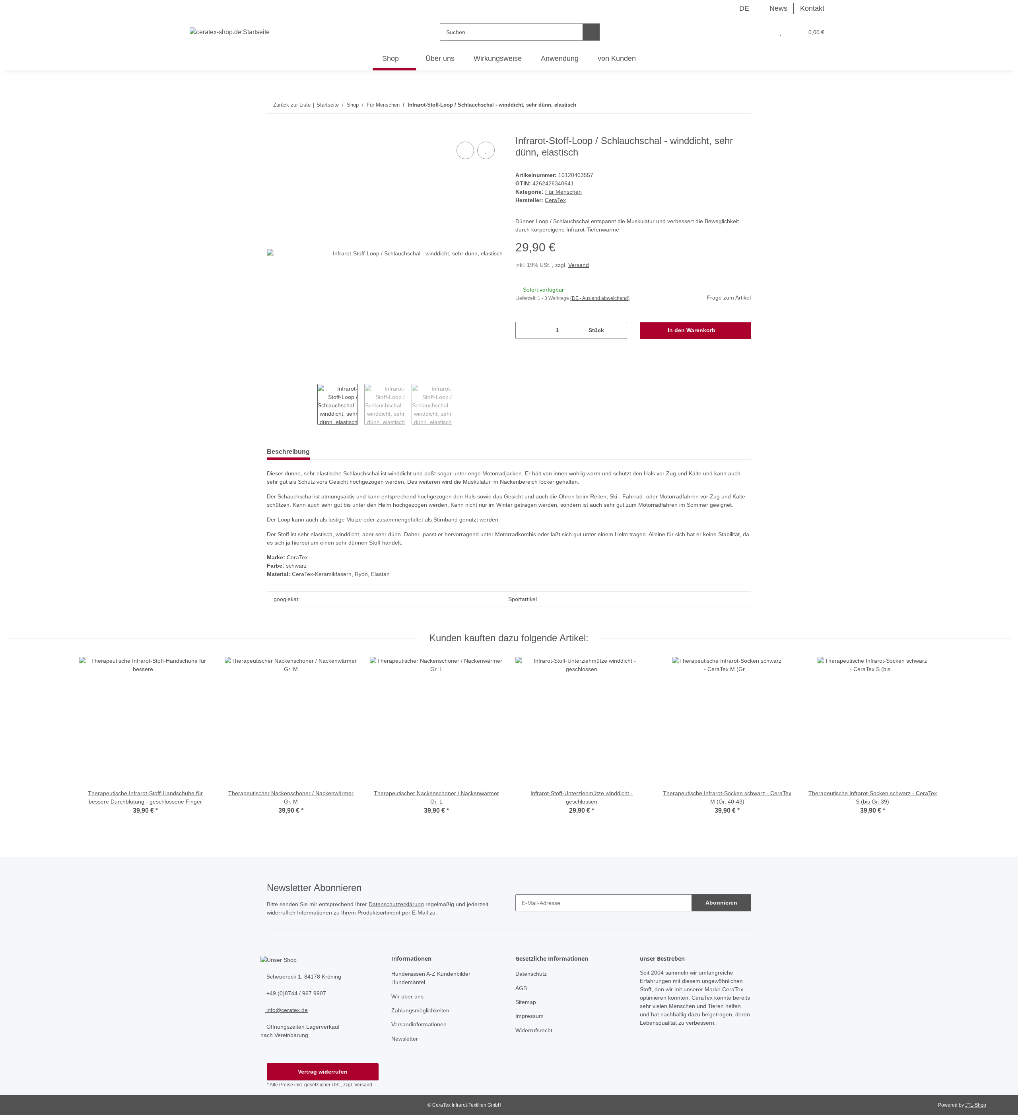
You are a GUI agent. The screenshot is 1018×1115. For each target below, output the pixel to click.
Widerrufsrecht (533, 1030)
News (778, 8)
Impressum (529, 1016)
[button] (764, 32)
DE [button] (744, 8)
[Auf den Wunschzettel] (486, 150)
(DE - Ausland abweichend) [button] (599, 298)
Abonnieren (721, 902)
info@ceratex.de (286, 1010)
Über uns (440, 58)
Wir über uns (407, 996)
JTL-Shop (975, 1105)
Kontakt (812, 8)
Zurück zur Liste (292, 105)
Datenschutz (531, 974)
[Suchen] (591, 32)
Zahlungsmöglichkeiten (420, 1010)
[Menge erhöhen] (618, 330)
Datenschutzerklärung (396, 904)
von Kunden (617, 58)
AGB (521, 988)
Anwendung (560, 58)
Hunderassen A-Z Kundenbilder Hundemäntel (430, 978)
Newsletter (404, 1038)
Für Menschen (563, 192)
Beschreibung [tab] (288, 451)
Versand (578, 265)
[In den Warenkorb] (273, 130)
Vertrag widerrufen (323, 1071)
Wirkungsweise (498, 58)
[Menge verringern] (524, 330)
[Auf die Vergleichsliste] (465, 150)
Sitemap (525, 1002)
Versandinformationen (419, 1024)
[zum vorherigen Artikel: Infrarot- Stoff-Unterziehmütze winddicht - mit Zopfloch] (725, 104)
